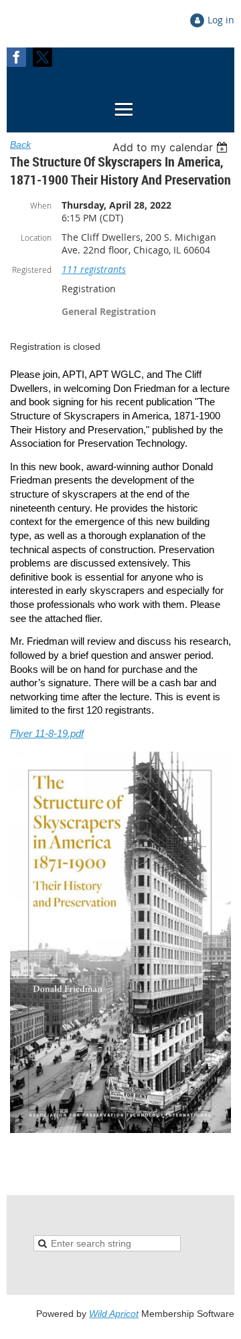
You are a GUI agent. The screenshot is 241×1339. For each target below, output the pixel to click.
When (41, 205)
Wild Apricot (114, 1313)
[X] (42, 57)
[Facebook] (16, 57)
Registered (32, 269)
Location (36, 237)
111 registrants (94, 269)
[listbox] (171, 147)
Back (20, 144)
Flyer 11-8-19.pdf (47, 733)
